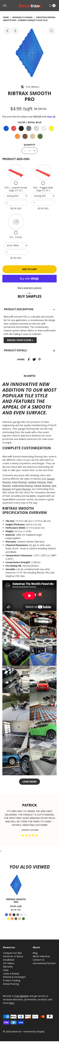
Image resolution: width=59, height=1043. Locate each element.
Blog (35, 952)
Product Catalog (11, 980)
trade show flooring (22, 485)
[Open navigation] (4, 6)
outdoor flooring (37, 482)
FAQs (5, 970)
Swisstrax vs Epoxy (13, 956)
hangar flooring (42, 485)
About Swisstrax (41, 956)
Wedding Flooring (22, 17)
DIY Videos (8, 963)
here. (11, 1002)
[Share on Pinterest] (39, 359)
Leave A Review (11, 973)
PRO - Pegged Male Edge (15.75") (43, 189)
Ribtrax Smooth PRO (16, 900)
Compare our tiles (12, 952)
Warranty (8, 966)
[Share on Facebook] (28, 359)
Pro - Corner (16, 237)
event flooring (19, 482)
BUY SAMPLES (29, 296)
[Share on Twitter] (34, 359)
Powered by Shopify (33, 1031)
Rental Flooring (11, 983)
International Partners (44, 963)
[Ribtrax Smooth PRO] (16, 885)
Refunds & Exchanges (14, 976)
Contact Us (38, 959)
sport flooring (23, 489)
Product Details (15, 350)
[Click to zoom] (51, 30)
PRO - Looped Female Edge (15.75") (16, 189)
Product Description (18, 309)
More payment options (29, 287)
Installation (8, 959)
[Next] (15, 30)
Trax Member (21, 995)
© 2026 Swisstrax (12, 1031)
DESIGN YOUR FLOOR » (20, 340)
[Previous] (7, 30)
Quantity (29, 144)
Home (6, 17)
